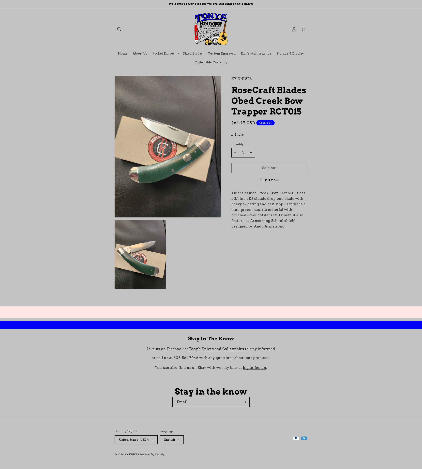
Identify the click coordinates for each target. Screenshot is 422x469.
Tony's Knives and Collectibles (217, 349)
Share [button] (239, 134)
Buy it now (269, 180)
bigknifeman (254, 368)
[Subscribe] (244, 402)
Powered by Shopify (152, 454)
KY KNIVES (132, 454)
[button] (119, 29)
